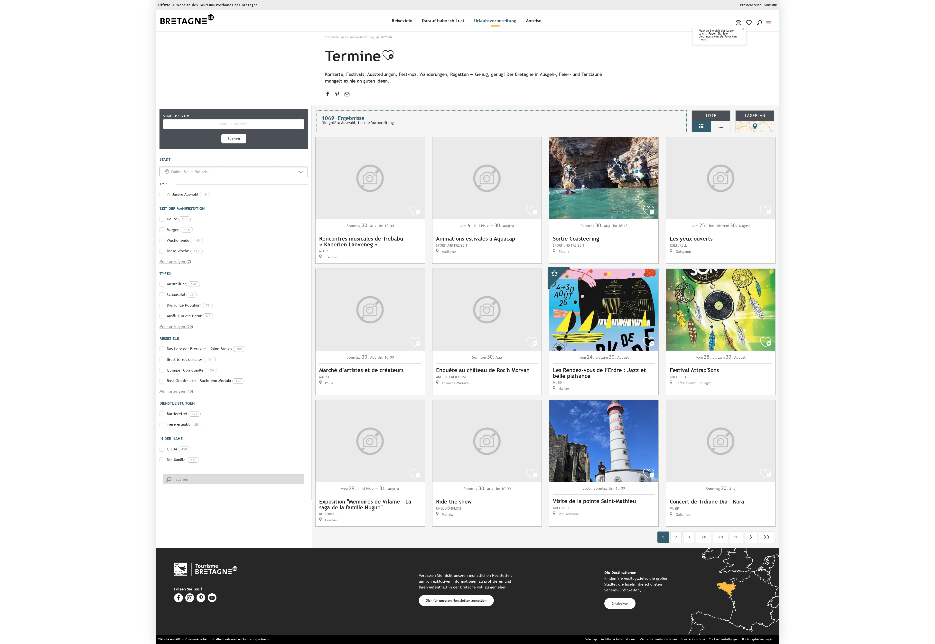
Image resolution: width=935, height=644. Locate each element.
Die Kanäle (181, 459)
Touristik (770, 5)
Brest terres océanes (190, 359)
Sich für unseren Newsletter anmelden (456, 600)
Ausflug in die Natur (188, 316)
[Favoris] (749, 22)
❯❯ (766, 537)
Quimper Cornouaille (190, 370)
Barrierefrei (182, 413)
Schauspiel (180, 294)
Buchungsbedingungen (757, 639)
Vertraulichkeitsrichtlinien (658, 639)
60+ (720, 537)
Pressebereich (750, 5)
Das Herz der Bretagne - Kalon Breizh (204, 348)
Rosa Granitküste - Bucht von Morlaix (204, 380)
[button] (759, 22)
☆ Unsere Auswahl (187, 194)
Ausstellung (182, 284)
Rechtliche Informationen (618, 639)
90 (736, 537)
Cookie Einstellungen (724, 639)
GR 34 (177, 449)
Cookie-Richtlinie (693, 639)
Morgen (178, 229)
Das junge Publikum (188, 305)
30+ (704, 537)
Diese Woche (183, 251)
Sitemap (591, 639)
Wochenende (183, 240)
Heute (177, 219)
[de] (769, 23)
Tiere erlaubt (182, 424)
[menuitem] (187, 21)
